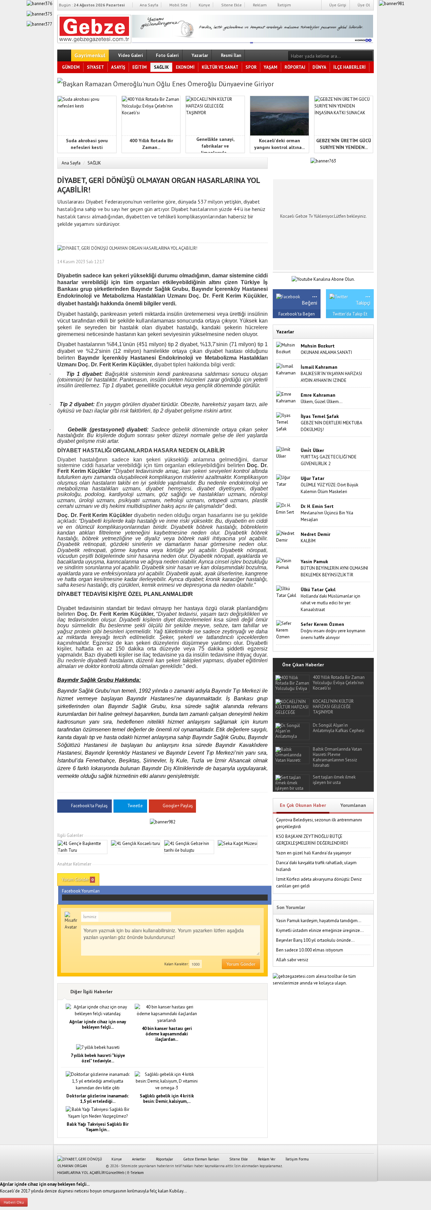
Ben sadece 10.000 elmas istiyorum (309, 950)
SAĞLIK (161, 67)
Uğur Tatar (312, 478)
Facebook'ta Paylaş (89, 806)
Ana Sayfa (148, 4)
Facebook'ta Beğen (296, 314)
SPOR (251, 67)
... (314, 294)
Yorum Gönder (78, 879)
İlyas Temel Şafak (320, 416)
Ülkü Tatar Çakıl (318, 589)
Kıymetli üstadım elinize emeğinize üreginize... (320, 930)
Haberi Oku (14, 1202)
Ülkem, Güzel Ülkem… (321, 401)
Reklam (259, 4)
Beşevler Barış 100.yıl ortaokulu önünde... (315, 940)
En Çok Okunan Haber (303, 805)
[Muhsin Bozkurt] (287, 348)
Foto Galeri (167, 55)
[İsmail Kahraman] (287, 369)
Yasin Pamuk (314, 561)
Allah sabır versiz (292, 960)
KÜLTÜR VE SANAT (220, 67)
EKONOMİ (185, 67)
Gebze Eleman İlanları (200, 1159)
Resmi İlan (230, 55)
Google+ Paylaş (177, 806)
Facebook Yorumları (81, 891)
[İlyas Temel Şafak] (287, 422)
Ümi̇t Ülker (312, 450)
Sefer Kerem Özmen (322, 624)
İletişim (283, 4)
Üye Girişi (337, 4)
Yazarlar (199, 55)
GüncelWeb (115, 1172)
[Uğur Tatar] (287, 480)
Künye (204, 4)
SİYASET (95, 67)
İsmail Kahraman (319, 367)
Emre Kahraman (318, 395)
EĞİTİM (139, 67)
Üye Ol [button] (363, 4)
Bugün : (92, 4)
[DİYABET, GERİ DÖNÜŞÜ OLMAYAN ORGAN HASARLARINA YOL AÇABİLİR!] (94, 27)
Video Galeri (130, 55)
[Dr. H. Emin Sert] (287, 508)
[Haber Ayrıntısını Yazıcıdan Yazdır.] (263, 262)
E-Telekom (135, 1172)
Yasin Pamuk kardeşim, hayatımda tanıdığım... (318, 921)
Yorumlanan (353, 805)
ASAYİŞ (118, 67)
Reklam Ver (266, 1159)
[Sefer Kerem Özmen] (287, 630)
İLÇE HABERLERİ (349, 67)
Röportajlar (164, 1159)
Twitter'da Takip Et (349, 314)
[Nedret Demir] (287, 536)
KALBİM (308, 541)
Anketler (138, 1159)
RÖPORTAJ (295, 67)
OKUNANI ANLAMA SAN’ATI (326, 352)
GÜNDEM (71, 67)
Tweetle (135, 806)
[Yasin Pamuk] (287, 564)
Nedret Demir (315, 534)
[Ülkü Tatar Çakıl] (287, 592)
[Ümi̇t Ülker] (287, 452)
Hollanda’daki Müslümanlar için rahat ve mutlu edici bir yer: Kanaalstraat (330, 602)
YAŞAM (270, 67)
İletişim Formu (297, 1159)
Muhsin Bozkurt (318, 346)
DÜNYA (319, 67)
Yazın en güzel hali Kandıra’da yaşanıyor (313, 853)
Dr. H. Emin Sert (317, 506)
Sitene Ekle (231, 4)
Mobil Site (178, 4)
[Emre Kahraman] (287, 397)
